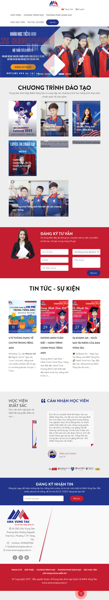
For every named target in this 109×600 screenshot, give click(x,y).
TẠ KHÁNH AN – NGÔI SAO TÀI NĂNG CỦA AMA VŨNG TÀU (86, 343)
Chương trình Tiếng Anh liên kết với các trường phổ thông (37, 192)
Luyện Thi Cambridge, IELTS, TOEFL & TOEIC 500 (22, 156)
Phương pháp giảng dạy (59, 15)
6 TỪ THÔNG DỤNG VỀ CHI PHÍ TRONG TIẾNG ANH (21, 343)
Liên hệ (52, 22)
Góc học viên (18, 22)
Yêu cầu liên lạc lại (55, 145)
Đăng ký (19, 133)
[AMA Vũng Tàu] (54, 3)
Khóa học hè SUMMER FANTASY (19, 115)
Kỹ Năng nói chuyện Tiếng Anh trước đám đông (85, 115)
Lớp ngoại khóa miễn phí (55, 573)
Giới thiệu (16, 15)
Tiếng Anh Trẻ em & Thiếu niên (54, 113)
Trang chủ (16, 569)
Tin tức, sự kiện (35, 22)
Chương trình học (34, 15)
